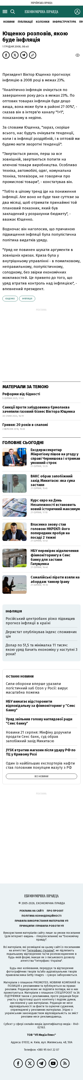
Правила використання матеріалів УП (41, 920)
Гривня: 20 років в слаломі (25, 425)
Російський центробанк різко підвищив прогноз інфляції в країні (40, 620)
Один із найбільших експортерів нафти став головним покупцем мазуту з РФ (40, 765)
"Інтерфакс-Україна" (40, 950)
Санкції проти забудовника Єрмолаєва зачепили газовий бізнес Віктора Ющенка (38, 409)
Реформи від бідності (21, 394)
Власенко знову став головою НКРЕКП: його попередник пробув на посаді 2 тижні (50, 531)
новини (9, 22)
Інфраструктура (64, 22)
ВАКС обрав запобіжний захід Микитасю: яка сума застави (53, 480)
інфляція (27, 298)
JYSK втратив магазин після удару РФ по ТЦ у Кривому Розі (41, 752)
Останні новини (20, 676)
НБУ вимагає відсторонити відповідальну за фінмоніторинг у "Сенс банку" (40, 705)
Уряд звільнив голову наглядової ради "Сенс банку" (39, 721)
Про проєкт (55, 910)
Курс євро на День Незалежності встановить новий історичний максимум (55, 504)
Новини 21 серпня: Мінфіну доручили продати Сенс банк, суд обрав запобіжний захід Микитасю (38, 736)
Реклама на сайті (32, 910)
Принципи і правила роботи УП (41, 925)
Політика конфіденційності (41, 915)
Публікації (25, 22)
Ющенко (10, 298)
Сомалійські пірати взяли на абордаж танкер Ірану (55, 579)
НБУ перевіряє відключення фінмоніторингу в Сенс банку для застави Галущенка (55, 557)
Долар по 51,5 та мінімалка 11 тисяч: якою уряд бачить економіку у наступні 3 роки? (41, 649)
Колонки (42, 22)
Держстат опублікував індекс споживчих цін (41, 634)
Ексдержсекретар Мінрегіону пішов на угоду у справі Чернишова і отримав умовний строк (55, 456)
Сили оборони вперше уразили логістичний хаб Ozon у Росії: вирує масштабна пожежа (37, 688)
